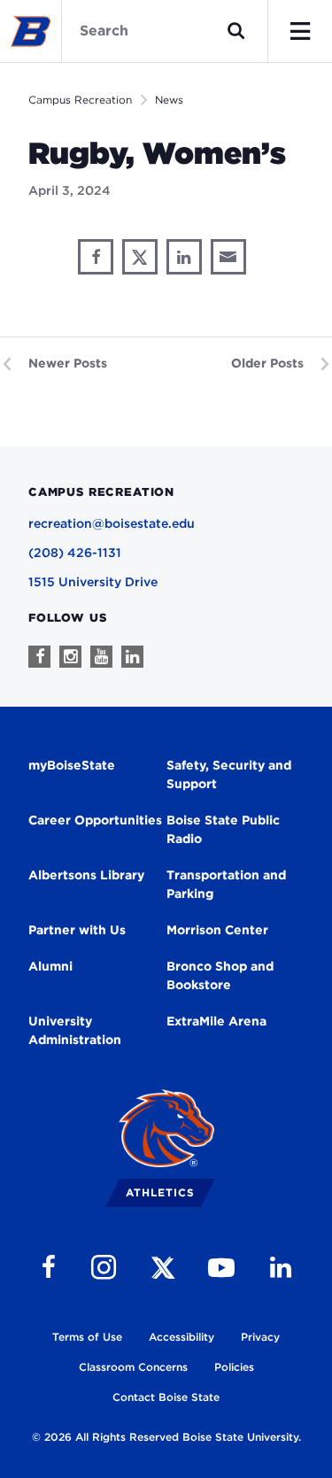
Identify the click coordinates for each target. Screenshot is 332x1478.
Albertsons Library (86, 875)
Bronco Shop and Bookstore (220, 975)
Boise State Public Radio (223, 829)
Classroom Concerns (133, 1367)
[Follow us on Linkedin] (132, 657)
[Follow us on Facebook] (39, 657)
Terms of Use (87, 1336)
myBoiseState (71, 765)
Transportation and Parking (226, 884)
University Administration (74, 1030)
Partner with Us (77, 930)
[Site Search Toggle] (236, 31)
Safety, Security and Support (228, 774)
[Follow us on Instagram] (70, 657)
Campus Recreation (80, 99)
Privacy (260, 1336)
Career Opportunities (95, 820)
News (169, 99)
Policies (234, 1367)
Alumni (50, 966)
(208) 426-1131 (74, 553)
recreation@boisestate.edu (111, 523)
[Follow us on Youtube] (101, 657)
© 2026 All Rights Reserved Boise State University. (166, 1436)
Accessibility (181, 1336)
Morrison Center (217, 930)
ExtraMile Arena (216, 1021)
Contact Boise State (166, 1397)
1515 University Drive (93, 582)
